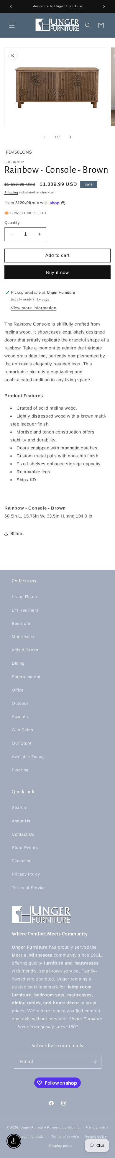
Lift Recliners (25, 610)
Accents (20, 716)
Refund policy (96, 1136)
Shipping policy (60, 1145)
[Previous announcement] (10, 6)
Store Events (25, 847)
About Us (21, 821)
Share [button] (16, 533)
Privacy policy (97, 1127)
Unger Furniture (33, 1127)
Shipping (11, 192)
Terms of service (65, 1136)
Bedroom (21, 623)
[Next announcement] (104, 6)
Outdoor (20, 703)
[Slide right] (70, 137)
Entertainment (26, 676)
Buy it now (57, 272)
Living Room (24, 596)
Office (18, 690)
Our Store (22, 743)
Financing (22, 860)
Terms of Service (29, 887)
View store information (33, 307)
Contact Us (23, 834)
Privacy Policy (26, 874)
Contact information (29, 1136)
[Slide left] (44, 137)
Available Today (28, 756)
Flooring (20, 770)
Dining (18, 663)
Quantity (12, 222)
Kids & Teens (25, 650)
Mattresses (23, 636)
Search (19, 807)
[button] (11, 25)
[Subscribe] (94, 1062)
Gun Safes (22, 729)
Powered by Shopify (63, 1127)
